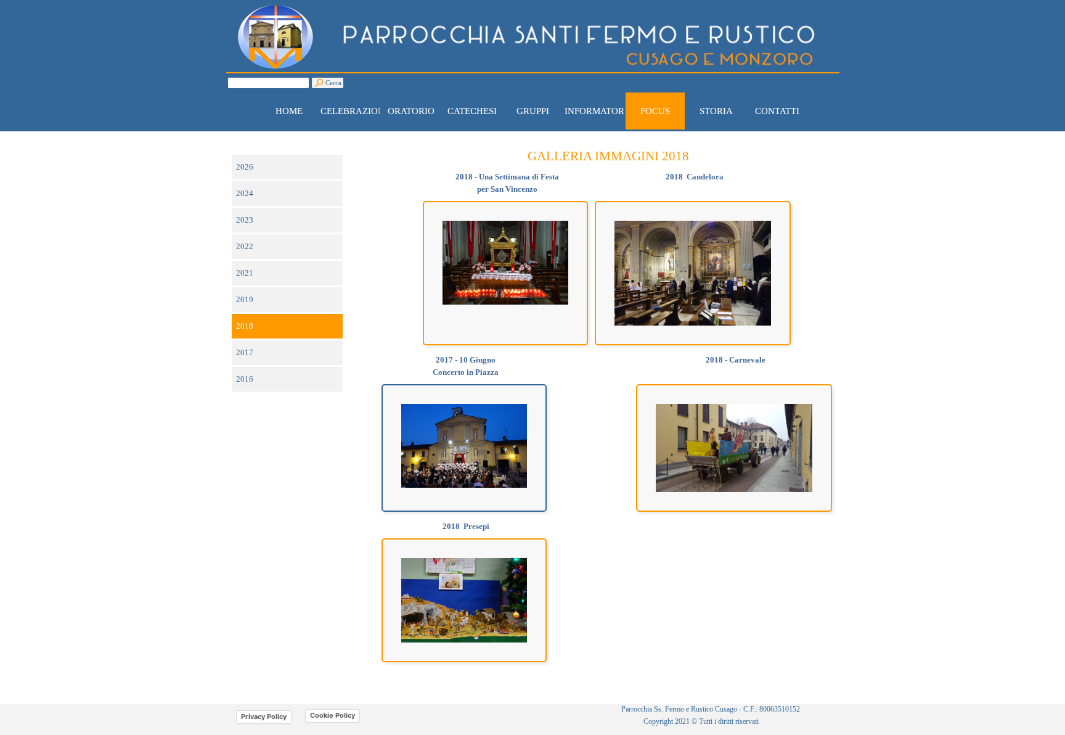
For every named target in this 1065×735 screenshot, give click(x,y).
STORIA (716, 111)
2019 (244, 299)
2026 (244, 166)
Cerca (333, 83)
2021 (244, 272)
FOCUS (655, 111)
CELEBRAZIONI (354, 111)
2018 (244, 326)
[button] (692, 220)
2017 (244, 352)
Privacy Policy (264, 716)
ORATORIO (411, 111)
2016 (244, 379)
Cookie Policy (332, 715)
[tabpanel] (608, 156)
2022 (244, 246)
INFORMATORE (597, 111)
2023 (244, 219)
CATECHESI (472, 111)
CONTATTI (777, 111)
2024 (244, 193)
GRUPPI (532, 111)
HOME (289, 111)
